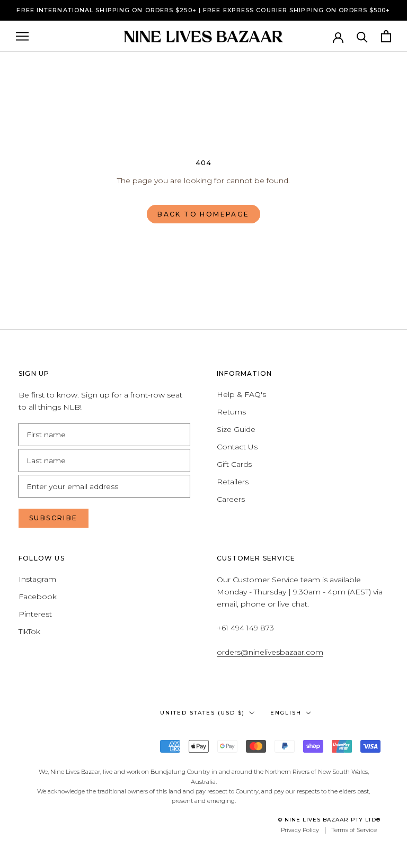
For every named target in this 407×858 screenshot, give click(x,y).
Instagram (37, 579)
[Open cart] (386, 36)
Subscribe (53, 518)
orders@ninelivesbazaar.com (270, 652)
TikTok (29, 631)
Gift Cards (234, 464)
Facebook (38, 596)
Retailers (233, 481)
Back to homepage (203, 214)
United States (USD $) (202, 712)
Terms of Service (354, 830)
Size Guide (236, 429)
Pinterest (35, 614)
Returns (231, 412)
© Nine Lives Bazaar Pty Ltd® (329, 819)
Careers (231, 499)
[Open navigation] (22, 36)
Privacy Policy (300, 830)
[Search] (362, 36)
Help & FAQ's (241, 394)
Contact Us (237, 446)
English (286, 712)
